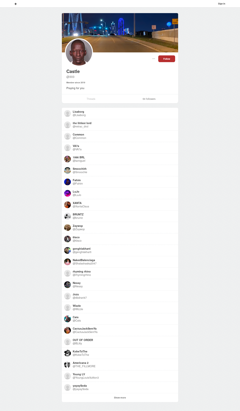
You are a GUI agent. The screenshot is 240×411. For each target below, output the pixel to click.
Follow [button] (166, 58)
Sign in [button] (221, 3)
